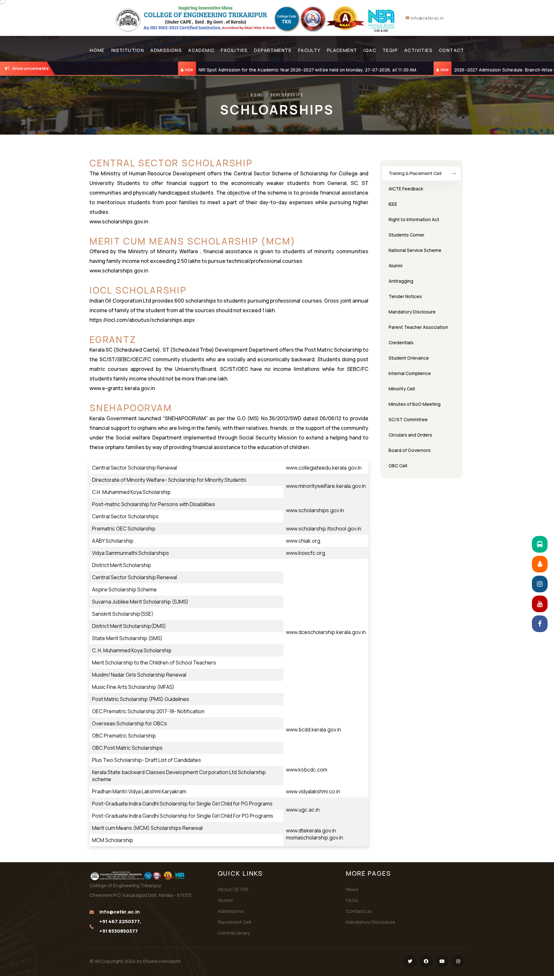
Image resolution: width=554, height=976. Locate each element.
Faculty (309, 50)
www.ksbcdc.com (306, 769)
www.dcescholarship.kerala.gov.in (326, 632)
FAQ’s (352, 900)
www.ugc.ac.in (303, 809)
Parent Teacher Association (418, 327)
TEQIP (390, 50)
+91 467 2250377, (120, 921)
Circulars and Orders (410, 435)
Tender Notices (405, 296)
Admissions (166, 50)
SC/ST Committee (408, 419)
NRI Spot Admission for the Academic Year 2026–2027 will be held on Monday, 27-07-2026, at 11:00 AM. (259, 70)
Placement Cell (234, 922)
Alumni (395, 266)
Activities (418, 50)
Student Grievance (409, 358)
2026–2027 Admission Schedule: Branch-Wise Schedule (465, 70)
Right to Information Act (414, 219)
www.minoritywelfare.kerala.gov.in (326, 485)
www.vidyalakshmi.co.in (313, 791)
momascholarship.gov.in (314, 837)
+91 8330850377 (118, 931)
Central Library (234, 933)
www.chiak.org (303, 540)
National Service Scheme (415, 250)
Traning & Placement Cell (415, 173)
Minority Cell (402, 389)
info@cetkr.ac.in (427, 18)
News (352, 889)
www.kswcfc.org (305, 552)
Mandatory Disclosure (412, 312)
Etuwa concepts (161, 961)
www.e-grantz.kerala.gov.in (122, 388)
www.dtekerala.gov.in (311, 830)
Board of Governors (410, 450)
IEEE (393, 204)
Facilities (234, 50)
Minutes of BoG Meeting (415, 404)
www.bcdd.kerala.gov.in (313, 729)
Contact (451, 50)
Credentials (401, 342)
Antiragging (401, 281)
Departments (272, 50)
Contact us (359, 911)
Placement (342, 50)
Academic (201, 50)
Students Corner (406, 235)
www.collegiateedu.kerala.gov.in (324, 467)
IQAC (370, 50)
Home (97, 50)
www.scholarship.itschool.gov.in (323, 528)
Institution (127, 50)
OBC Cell (398, 466)
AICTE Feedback (406, 189)
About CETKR (233, 889)
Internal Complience (410, 373)
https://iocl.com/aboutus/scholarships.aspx (142, 319)
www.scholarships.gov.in (118, 221)
